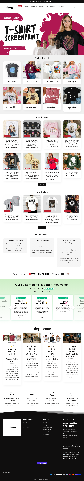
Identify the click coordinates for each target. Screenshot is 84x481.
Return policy (46, 432)
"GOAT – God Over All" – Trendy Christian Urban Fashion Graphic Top (32, 216)
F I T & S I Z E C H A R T (28, 427)
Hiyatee (39, 479)
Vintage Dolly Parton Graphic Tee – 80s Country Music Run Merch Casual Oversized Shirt (32, 143)
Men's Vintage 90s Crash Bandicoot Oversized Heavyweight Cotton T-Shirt (32, 174)
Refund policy (46, 434)
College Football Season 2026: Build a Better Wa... (72, 351)
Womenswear (31, 107)
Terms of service (47, 427)
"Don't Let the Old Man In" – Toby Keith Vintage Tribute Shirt (12, 216)
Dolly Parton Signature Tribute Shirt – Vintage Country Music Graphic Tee (72, 142)
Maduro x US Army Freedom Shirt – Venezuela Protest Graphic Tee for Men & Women (52, 217)
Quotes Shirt (11, 107)
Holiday (71, 82)
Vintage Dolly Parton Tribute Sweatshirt (72, 173)
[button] (47, 6)
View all (42, 184)
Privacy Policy (46, 425)
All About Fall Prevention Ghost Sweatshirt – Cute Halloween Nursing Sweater (52, 142)
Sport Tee (51, 107)
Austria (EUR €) (8, 475)
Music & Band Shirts (72, 108)
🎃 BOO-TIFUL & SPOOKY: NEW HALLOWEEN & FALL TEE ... (52, 352)
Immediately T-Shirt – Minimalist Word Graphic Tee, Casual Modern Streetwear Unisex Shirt (52, 175)
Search (25, 422)
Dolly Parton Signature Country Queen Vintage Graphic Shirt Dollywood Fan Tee (12, 174)
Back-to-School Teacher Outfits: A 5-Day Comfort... (32, 352)
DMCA (24, 425)
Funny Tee (31, 82)
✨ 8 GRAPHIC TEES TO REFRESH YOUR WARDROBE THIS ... (12, 354)
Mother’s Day (11, 82)
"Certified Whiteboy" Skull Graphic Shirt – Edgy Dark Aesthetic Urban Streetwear (72, 217)
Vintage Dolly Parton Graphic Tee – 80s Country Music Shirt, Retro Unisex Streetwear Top (12, 143)
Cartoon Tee (51, 82)
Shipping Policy (47, 429)
